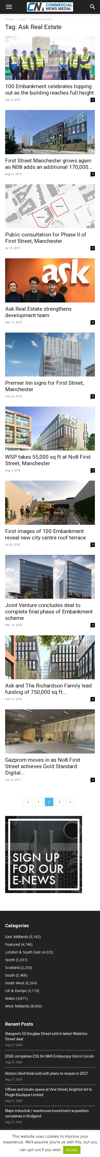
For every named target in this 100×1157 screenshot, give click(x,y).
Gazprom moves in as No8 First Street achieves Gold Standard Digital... (42, 766)
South (10, 975)
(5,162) (23, 936)
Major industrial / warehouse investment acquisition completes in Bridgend (47, 1113)
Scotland (12, 967)
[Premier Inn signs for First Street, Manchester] (50, 355)
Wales (10, 998)
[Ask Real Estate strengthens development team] (50, 280)
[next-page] (70, 802)
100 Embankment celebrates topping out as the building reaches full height (49, 89)
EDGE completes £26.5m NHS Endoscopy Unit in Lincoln (49, 1056)
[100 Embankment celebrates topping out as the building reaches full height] (50, 58)
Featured (12, 944)
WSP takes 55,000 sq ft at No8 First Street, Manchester (48, 460)
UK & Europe (16, 990)
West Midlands (17, 1006)
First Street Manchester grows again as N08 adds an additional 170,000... (48, 164)
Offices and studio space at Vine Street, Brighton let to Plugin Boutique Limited (48, 1092)
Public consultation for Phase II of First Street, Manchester (45, 238)
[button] (9, 7)
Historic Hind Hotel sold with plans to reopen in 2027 (46, 1073)
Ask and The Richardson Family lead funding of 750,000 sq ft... (48, 689)
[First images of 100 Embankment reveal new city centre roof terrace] (50, 503)
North (10, 959)
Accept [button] (71, 1150)
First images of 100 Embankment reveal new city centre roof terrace (45, 534)
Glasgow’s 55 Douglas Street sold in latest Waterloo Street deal (46, 1036)
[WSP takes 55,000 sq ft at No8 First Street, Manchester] (50, 429)
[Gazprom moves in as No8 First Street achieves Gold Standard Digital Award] (50, 731)
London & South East (23, 952)
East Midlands (16, 936)
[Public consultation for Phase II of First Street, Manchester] (50, 206)
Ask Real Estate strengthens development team (38, 312)
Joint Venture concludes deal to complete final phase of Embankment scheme (49, 611)
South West (14, 982)
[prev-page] (28, 802)
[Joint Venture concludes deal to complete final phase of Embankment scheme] (50, 577)
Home (9, 19)
